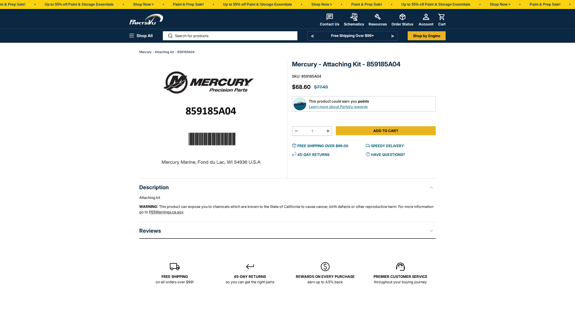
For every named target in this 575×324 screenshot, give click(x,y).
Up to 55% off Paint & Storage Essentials (79, 4)
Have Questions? (388, 154)
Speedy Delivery (387, 146)
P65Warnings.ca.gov (166, 212)
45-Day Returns (313, 154)
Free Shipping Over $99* (352, 35)
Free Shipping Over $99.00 (322, 146)
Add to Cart (385, 130)
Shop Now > (143, 4)
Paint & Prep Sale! (188, 4)
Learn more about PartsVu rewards (338, 106)
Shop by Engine (426, 36)
